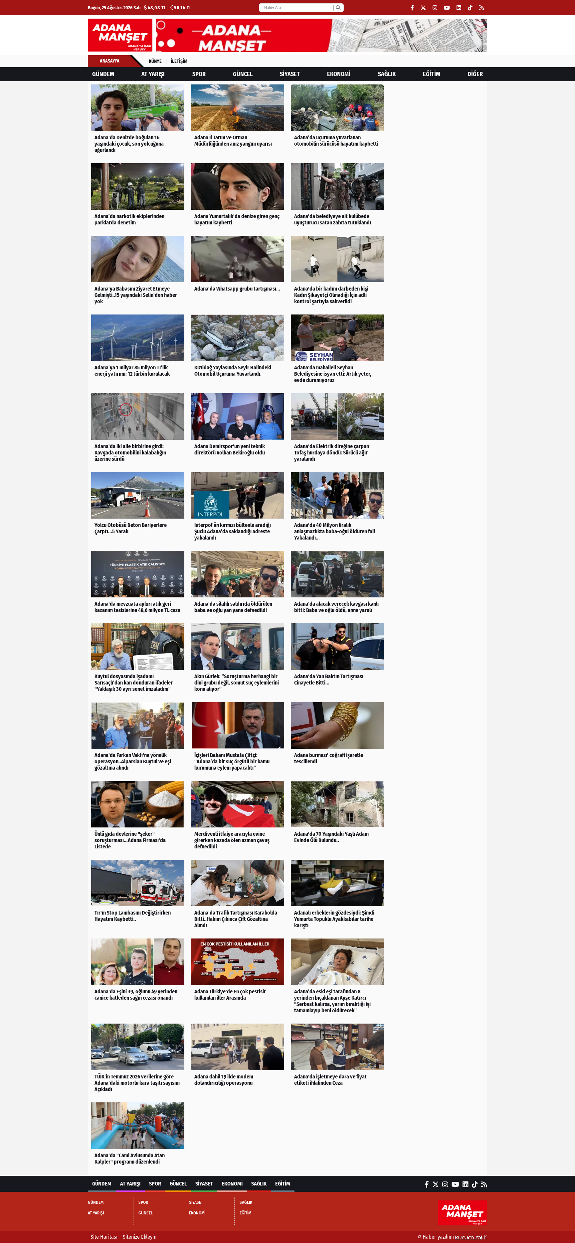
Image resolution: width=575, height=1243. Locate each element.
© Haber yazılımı (436, 1237)
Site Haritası (104, 1237)
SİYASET (290, 74)
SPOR (199, 74)
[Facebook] (412, 8)
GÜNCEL (243, 74)
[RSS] (481, 8)
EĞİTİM (431, 74)
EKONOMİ (338, 74)
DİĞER (475, 74)
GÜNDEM (103, 74)
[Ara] (337, 8)
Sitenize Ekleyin (139, 1237)
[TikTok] (470, 8)
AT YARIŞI (153, 74)
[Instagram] (435, 8)
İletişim (179, 61)
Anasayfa (109, 61)
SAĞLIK (387, 74)
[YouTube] (447, 8)
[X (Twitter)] (423, 8)
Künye (155, 61)
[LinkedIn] (459, 8)
